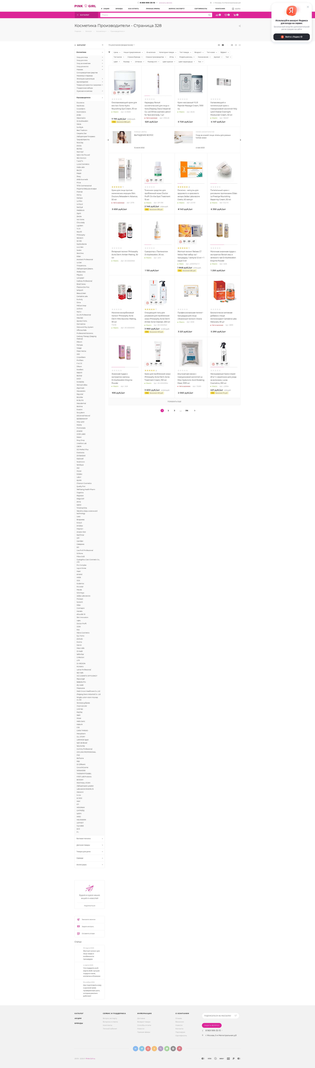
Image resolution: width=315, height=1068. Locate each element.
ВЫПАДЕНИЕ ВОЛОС (143, 135)
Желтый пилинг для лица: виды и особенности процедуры (91, 1046)
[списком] (235, 45)
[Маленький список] (219, 45)
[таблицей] (239, 45)
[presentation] (108, 140)
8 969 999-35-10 (147, 2)
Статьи (78, 1032)
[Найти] (209, 15)
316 (186, 410)
